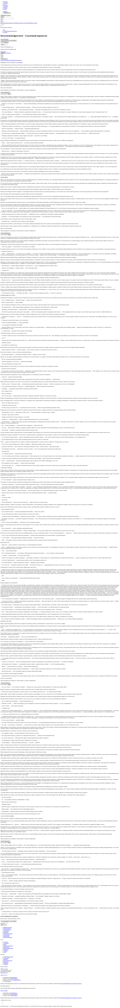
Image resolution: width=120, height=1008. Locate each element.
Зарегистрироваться (5, 92)
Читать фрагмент (4, 42)
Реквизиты (5, 949)
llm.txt (4, 952)
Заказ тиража (6, 934)
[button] (60, 20)
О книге (2, 60)
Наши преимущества (8, 948)
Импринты (8, 23)
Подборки (28, 23)
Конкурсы (5, 5)
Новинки (5, 959)
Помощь (5, 11)
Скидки (24, 23)
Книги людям (34, 23)
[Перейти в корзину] (3, 25)
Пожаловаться (4, 58)
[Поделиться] (2, 57)
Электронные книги (8, 956)
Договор (5, 950)
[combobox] (60, 18)
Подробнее (3, 51)
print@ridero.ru (14, 978)
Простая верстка (7, 928)
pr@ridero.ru (8, 981)
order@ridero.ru (17, 980)
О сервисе (5, 3)
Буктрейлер (6, 931)
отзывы (6, 60)
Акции (5, 9)
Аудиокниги (6, 958)
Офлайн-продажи (7, 927)
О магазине (6, 943)
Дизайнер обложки (7, 933)
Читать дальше (4, 990)
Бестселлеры (14, 23)
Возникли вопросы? (8, 945)
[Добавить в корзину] (6, 44)
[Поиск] (2, 20)
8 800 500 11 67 (4, 972)
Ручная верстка (7, 929)
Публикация (6, 936)
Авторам (5, 6)
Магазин (5, 1)
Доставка (5, 964)
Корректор (5, 932)
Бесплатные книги (7, 960)
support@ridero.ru (13, 977)
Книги (4, 944)
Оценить (9, 53)
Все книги (3, 23)
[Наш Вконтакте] (4, 1002)
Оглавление (11, 60)
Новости (5, 8)
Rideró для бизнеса (7, 937)
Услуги (5, 4)
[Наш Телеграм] (4, 1003)
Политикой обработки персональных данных (71, 983)
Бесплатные (19, 23)
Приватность (6, 947)
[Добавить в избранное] (2, 55)
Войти (2, 16)
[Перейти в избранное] (1, 25)
